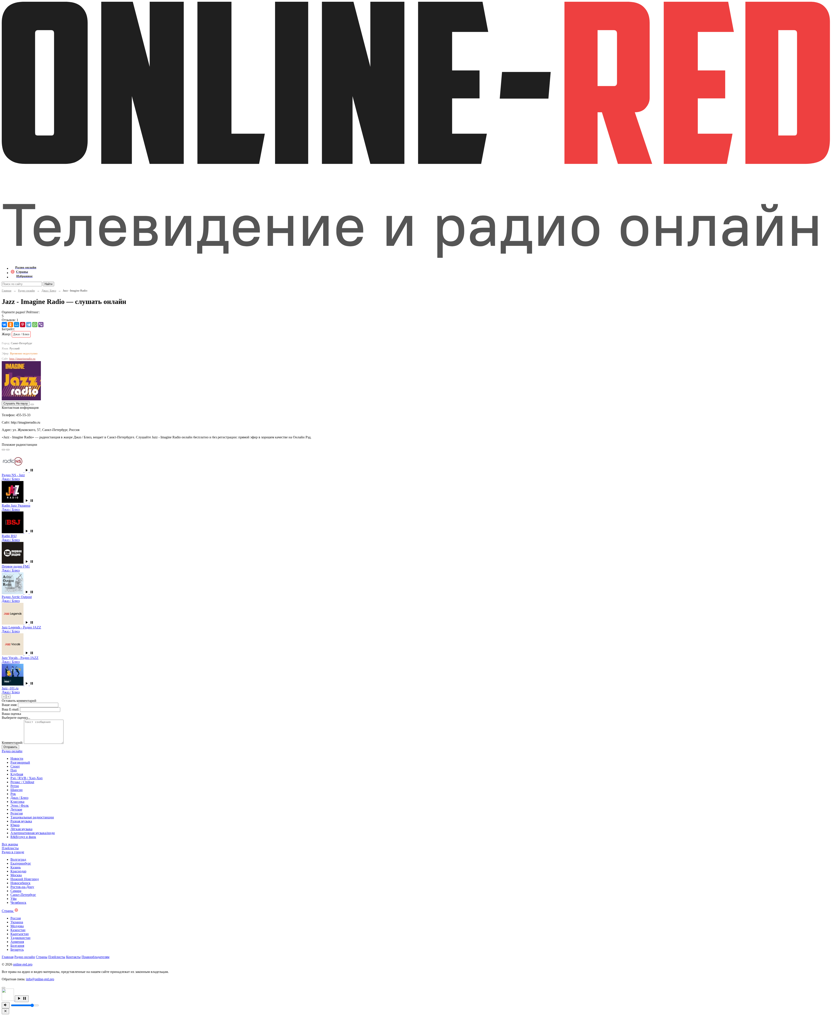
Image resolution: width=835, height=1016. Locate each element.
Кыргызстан (19, 934)
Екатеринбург (20, 863)
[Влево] (3, 449)
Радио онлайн (26, 290)
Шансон (16, 790)
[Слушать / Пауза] (22, 998)
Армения (17, 942)
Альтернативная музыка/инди (32, 833)
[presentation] (4, 696)
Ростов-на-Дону (22, 887)
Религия (16, 813)
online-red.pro (22, 964)
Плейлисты (56, 957)
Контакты (73, 957)
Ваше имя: (9, 705)
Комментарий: (12, 742)
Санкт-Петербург (23, 895)
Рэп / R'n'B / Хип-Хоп (26, 778)
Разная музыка (21, 821)
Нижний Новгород (24, 879)
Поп (13, 770)
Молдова (17, 926)
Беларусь (17, 949)
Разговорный (20, 762)
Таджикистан (20, 938)
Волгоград (18, 859)
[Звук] (6, 1005)
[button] (29, 471)
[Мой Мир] (16, 324)
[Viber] (40, 324)
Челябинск (18, 902)
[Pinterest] (22, 324)
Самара (15, 891)
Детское (16, 809)
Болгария (17, 945)
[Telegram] (28, 324)
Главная (6, 290)
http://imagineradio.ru (22, 358)
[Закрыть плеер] (5, 1011)
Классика (17, 801)
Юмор (15, 825)
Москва (16, 875)
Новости (16, 758)
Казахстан (17, 930)
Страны (41, 957)
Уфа (13, 898)
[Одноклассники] (10, 324)
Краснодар (18, 871)
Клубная (16, 774)
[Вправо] (8, 449)
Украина (16, 922)
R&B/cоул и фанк (23, 837)
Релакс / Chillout (22, 782)
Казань (15, 867)
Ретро (14, 786)
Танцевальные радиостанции (32, 817)
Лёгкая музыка (21, 829)
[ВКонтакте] (4, 324)
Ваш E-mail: (10, 709)
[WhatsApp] (34, 324)
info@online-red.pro (40, 979)
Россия (15, 918)
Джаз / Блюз (49, 290)
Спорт (15, 766)
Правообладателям (95, 957)
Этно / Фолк (19, 805)
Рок (13, 794)
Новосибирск (20, 883)
